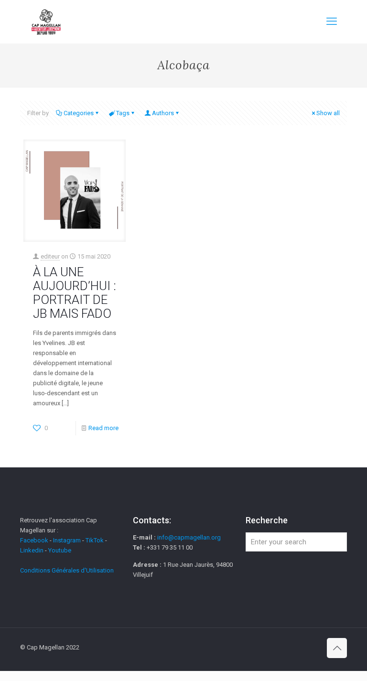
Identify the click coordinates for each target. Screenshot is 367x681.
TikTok (95, 540)
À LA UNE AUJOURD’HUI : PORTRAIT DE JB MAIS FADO (74, 293)
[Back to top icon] (337, 648)
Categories (79, 113)
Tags (123, 113)
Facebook (35, 540)
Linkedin (31, 550)
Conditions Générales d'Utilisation (67, 570)
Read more (103, 428)
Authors (163, 113)
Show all (328, 113)
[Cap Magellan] (46, 21)
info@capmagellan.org (189, 537)
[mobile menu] (332, 21)
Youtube (59, 550)
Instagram (67, 540)
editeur (50, 256)
